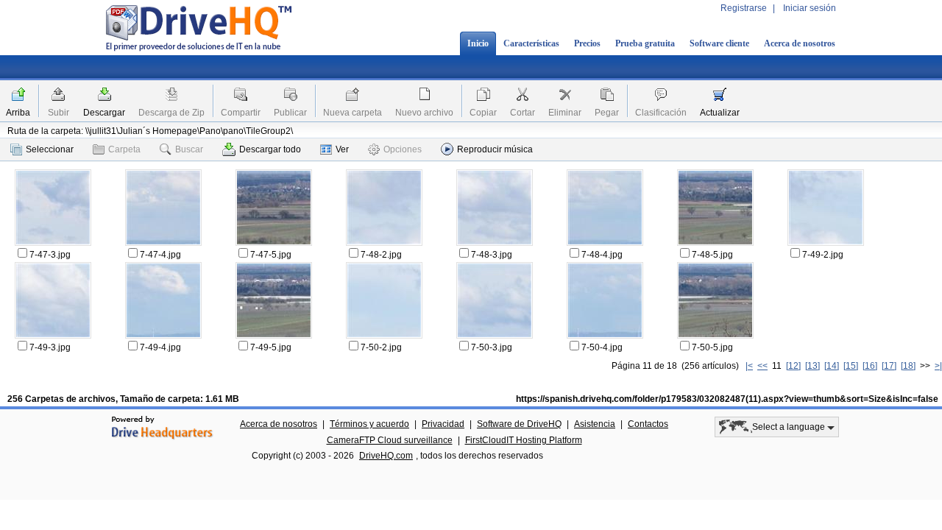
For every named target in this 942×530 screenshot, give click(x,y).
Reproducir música (495, 149)
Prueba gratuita (645, 43)
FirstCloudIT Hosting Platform (523, 440)
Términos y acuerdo (369, 424)
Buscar (189, 149)
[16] (870, 366)
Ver (342, 149)
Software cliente (719, 43)
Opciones (402, 149)
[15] (850, 366)
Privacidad (443, 424)
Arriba (18, 112)
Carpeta (124, 149)
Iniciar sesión (809, 8)
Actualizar (720, 112)
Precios (587, 43)
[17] (889, 366)
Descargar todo (270, 149)
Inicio (478, 43)
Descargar (104, 112)
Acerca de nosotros (799, 43)
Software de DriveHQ (519, 424)
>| (938, 366)
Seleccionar (50, 149)
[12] (793, 366)
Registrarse (743, 8)
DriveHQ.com (386, 456)
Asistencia (594, 424)
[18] (908, 366)
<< (762, 366)
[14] (831, 366)
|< (749, 366)
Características (531, 43)
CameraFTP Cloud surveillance (390, 440)
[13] (812, 366)
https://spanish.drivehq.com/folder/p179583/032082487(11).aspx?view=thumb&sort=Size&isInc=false (727, 399)
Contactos (648, 424)
